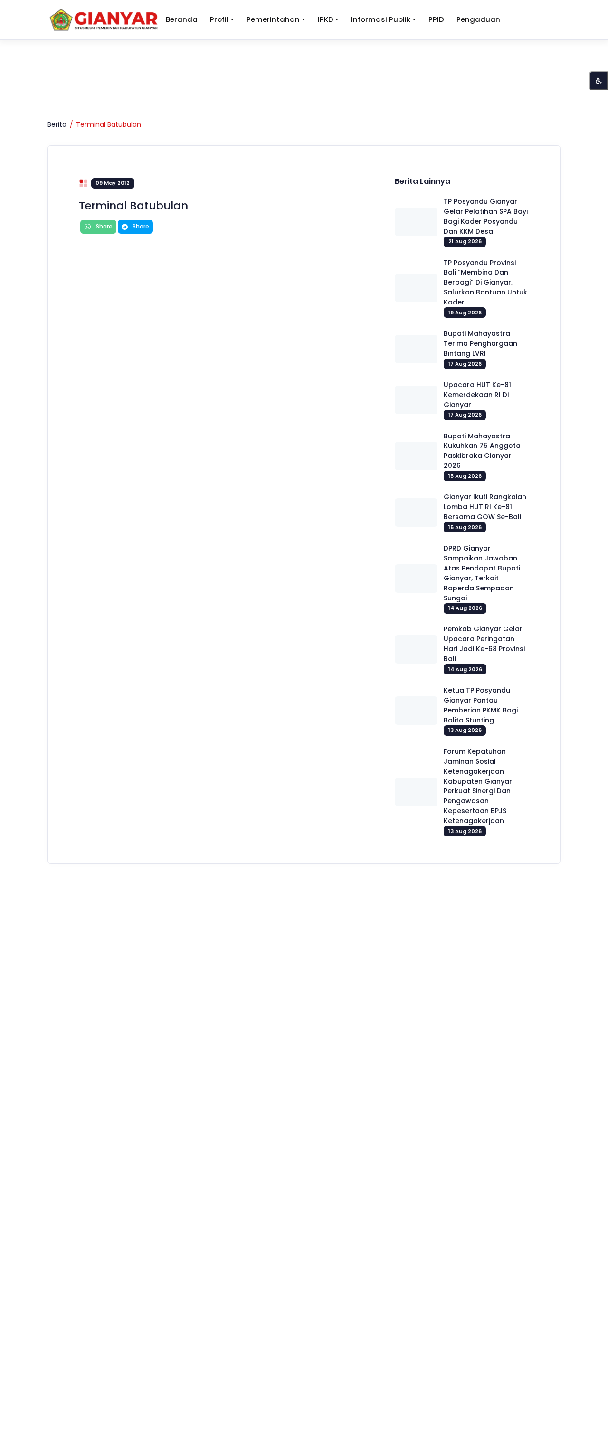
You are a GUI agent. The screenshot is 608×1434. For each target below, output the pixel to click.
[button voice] (598, 80)
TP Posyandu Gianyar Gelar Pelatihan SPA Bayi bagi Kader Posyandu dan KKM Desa (486, 216)
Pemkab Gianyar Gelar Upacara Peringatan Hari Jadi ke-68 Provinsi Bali (484, 644)
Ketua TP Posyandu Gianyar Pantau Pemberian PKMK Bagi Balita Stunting (481, 705)
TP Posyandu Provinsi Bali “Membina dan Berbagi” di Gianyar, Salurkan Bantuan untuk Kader (485, 282)
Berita (57, 124)
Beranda (182, 19)
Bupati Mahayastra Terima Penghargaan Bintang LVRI (480, 343)
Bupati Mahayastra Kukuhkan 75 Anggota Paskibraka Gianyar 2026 (482, 451)
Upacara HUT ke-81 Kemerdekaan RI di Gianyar (477, 394)
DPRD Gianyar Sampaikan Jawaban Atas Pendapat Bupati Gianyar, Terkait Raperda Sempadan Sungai (482, 573)
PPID (436, 19)
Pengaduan (478, 19)
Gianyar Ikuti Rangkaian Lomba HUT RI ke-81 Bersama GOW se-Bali (485, 507)
